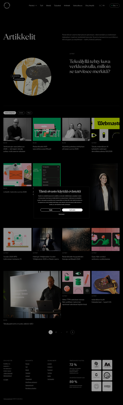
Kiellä (50, 210)
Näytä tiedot (61, 214)
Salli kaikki (72, 210)
